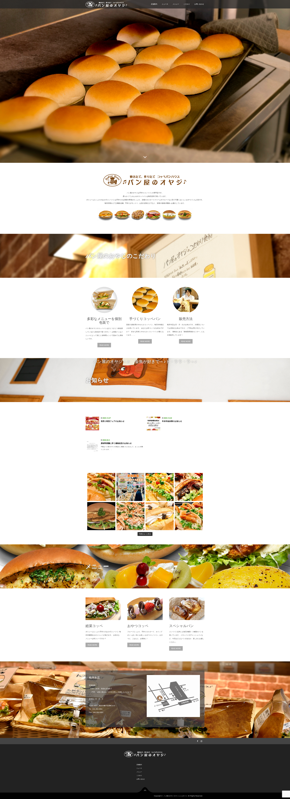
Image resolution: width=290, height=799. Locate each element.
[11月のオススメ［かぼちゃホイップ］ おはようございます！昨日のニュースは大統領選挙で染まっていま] (160, 516)
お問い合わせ (199, 4)
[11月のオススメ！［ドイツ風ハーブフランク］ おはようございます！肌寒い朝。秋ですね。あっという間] (189, 516)
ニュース (165, 4)
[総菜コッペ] (103, 622)
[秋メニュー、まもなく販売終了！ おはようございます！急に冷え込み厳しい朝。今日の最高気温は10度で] (130, 516)
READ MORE (104, 345)
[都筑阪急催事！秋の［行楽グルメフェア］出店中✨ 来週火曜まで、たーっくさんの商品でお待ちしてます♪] (130, 487)
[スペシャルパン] (186, 622)
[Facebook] (197, 740)
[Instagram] (201, 740)
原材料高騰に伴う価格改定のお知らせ (116, 443)
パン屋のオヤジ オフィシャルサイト (175, 796)
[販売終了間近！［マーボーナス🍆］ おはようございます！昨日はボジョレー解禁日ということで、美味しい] (189, 487)
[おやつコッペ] (145, 622)
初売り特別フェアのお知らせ (112, 421)
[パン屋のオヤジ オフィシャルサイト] (106, 4)
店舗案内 (154, 4)
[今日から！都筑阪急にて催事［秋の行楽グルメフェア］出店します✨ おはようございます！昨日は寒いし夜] (160, 487)
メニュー (176, 4)
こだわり (187, 4)
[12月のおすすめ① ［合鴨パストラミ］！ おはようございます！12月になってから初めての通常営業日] (101, 487)
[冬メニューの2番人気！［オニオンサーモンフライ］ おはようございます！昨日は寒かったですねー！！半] (101, 516)
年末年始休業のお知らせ (172, 421)
